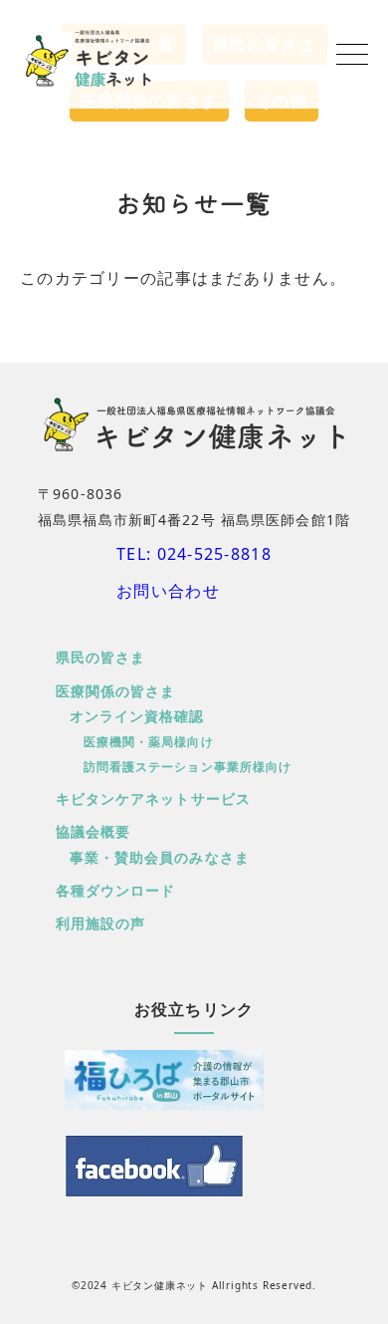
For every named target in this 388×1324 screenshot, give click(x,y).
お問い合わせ (168, 591)
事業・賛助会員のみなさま (160, 857)
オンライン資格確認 (137, 715)
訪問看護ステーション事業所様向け (188, 766)
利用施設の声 (101, 923)
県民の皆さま (101, 657)
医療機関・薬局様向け (149, 741)
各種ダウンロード (116, 890)
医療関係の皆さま (116, 690)
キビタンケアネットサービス (154, 798)
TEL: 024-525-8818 (194, 554)
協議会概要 (93, 831)
